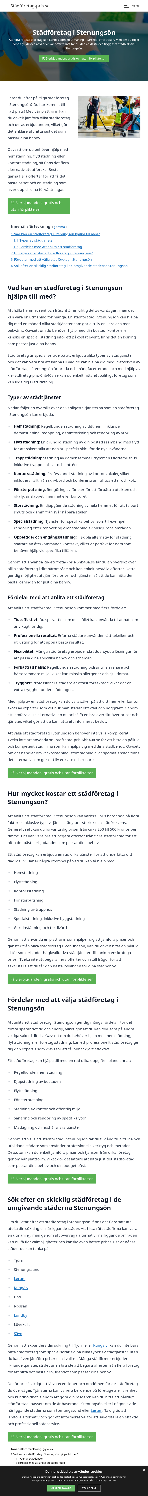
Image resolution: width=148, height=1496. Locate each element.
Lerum (19, 1278)
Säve (18, 1333)
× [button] (144, 1470)
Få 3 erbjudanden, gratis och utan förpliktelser (74, 58)
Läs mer (112, 1480)
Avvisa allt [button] (89, 1488)
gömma (59, 227)
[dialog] (74, 1481)
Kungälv (21, 1287)
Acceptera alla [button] (61, 1488)
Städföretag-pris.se (30, 6)
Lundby (20, 1315)
